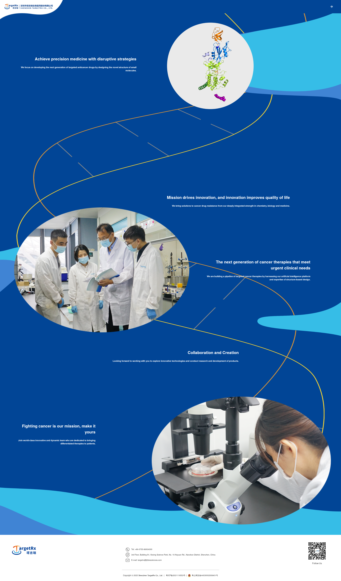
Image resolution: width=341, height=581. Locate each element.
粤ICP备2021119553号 (175, 575)
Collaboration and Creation (213, 352)
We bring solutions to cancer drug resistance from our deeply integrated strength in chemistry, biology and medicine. (231, 205)
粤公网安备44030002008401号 (205, 575)
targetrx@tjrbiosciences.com (150, 560)
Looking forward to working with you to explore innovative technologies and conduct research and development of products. (176, 360)
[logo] (26, 7)
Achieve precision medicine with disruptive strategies (85, 59)
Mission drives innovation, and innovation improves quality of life (228, 197)
